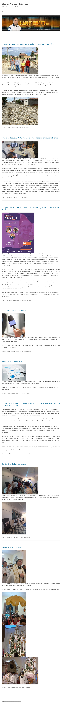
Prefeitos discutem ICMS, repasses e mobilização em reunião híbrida (30, 138)
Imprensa (17, 351)
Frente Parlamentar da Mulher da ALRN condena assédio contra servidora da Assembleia (31, 404)
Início (3, 11)
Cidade (16, 127)
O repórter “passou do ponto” (14, 310)
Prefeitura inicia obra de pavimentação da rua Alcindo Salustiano (29, 44)
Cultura (16, 537)
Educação (17, 300)
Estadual (17, 197)
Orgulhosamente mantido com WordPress (11, 701)
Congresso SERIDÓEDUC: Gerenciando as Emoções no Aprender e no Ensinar (30, 208)
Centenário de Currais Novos (14, 464)
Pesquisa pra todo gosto (12, 361)
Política (16, 393)
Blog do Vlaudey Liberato (15, 3)
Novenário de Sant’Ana (11, 547)
